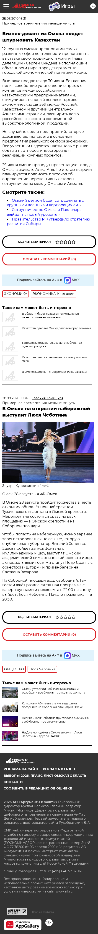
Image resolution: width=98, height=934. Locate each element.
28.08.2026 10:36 (15, 398)
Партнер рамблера (43, 912)
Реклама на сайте (21, 769)
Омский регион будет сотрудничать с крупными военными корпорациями (45, 202)
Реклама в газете (59, 769)
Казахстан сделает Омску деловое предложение (56, 328)
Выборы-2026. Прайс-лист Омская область (45, 776)
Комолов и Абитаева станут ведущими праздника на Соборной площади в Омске (52, 705)
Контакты (13, 782)
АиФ (45, 486)
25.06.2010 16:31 (14, 19)
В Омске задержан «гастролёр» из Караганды (54, 371)
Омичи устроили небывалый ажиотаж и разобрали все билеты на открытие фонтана (53, 690)
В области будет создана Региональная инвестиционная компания (50, 315)
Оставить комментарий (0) (49, 259)
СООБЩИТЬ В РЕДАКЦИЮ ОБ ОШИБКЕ (38, 788)
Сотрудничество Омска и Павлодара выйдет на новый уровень (44, 212)
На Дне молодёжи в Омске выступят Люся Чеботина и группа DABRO (52, 734)
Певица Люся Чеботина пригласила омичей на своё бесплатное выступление (55, 719)
